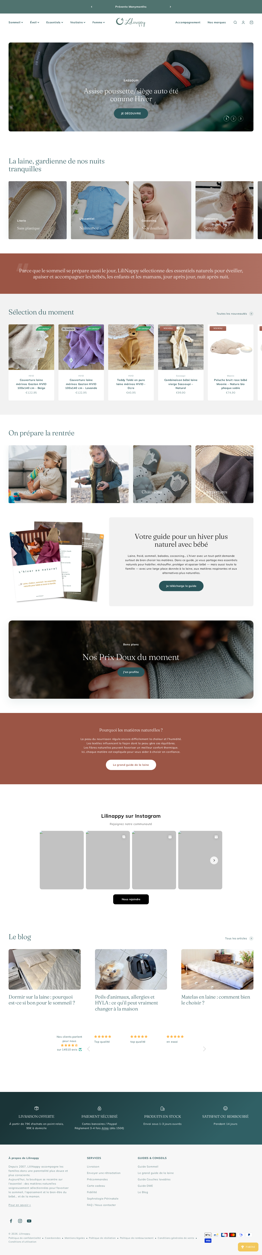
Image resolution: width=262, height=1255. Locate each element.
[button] (89, 1048)
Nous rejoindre (131, 899)
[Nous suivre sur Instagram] (20, 1221)
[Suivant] (170, 6)
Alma (105, 1128)
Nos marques (217, 22)
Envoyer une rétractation (104, 1173)
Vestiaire (76, 22)
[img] (69, 1045)
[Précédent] (91, 6)
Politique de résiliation (102, 1238)
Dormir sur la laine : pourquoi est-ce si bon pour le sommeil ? (42, 1000)
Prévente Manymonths (131, 6)
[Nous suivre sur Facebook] (11, 1221)
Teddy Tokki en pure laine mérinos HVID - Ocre (131, 384)
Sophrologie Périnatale (103, 1198)
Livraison (93, 1166)
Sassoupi (181, 376)
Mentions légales (75, 1238)
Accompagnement (188, 22)
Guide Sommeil (148, 1166)
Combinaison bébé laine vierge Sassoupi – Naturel (180, 384)
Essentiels (53, 22)
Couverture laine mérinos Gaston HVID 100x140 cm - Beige (31, 384)
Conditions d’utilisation (23, 1241)
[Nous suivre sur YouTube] (29, 1221)
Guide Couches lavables (154, 1179)
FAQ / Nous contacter (101, 1205)
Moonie (230, 376)
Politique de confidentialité (25, 1238)
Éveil (33, 22)
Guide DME (145, 1185)
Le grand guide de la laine (131, 764)
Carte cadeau (96, 1185)
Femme (97, 22)
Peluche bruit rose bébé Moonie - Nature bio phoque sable (230, 384)
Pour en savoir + (20, 1205)
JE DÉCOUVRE (131, 113)
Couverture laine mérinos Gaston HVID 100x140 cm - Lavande (81, 384)
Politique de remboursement (137, 1238)
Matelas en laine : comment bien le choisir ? (215, 1000)
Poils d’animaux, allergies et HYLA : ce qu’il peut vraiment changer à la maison (126, 1003)
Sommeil (14, 22)
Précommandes (97, 1179)
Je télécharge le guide (181, 586)
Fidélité (92, 1192)
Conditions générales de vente (176, 1238)
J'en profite (131, 672)
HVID (31, 376)
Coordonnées (53, 1238)
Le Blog (143, 1192)
